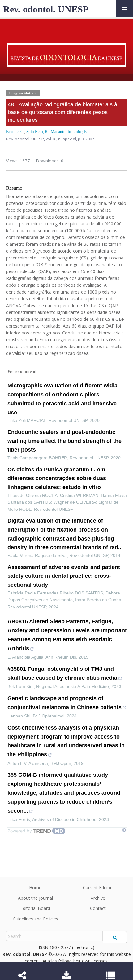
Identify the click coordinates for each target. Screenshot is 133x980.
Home (35, 887)
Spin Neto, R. (37, 131)
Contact (98, 908)
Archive (98, 898)
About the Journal (35, 898)
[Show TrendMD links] (124, 830)
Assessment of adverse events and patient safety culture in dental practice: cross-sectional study (63, 576)
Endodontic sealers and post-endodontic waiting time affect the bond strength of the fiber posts (64, 441)
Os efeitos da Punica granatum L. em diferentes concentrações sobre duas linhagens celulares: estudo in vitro (56, 478)
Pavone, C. (15, 131)
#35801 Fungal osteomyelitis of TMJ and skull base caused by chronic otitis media (62, 673)
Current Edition (98, 887)
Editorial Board (35, 908)
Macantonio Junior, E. (69, 131)
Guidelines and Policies (35, 919)
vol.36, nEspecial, (62, 139)
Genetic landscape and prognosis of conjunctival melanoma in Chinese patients (64, 702)
